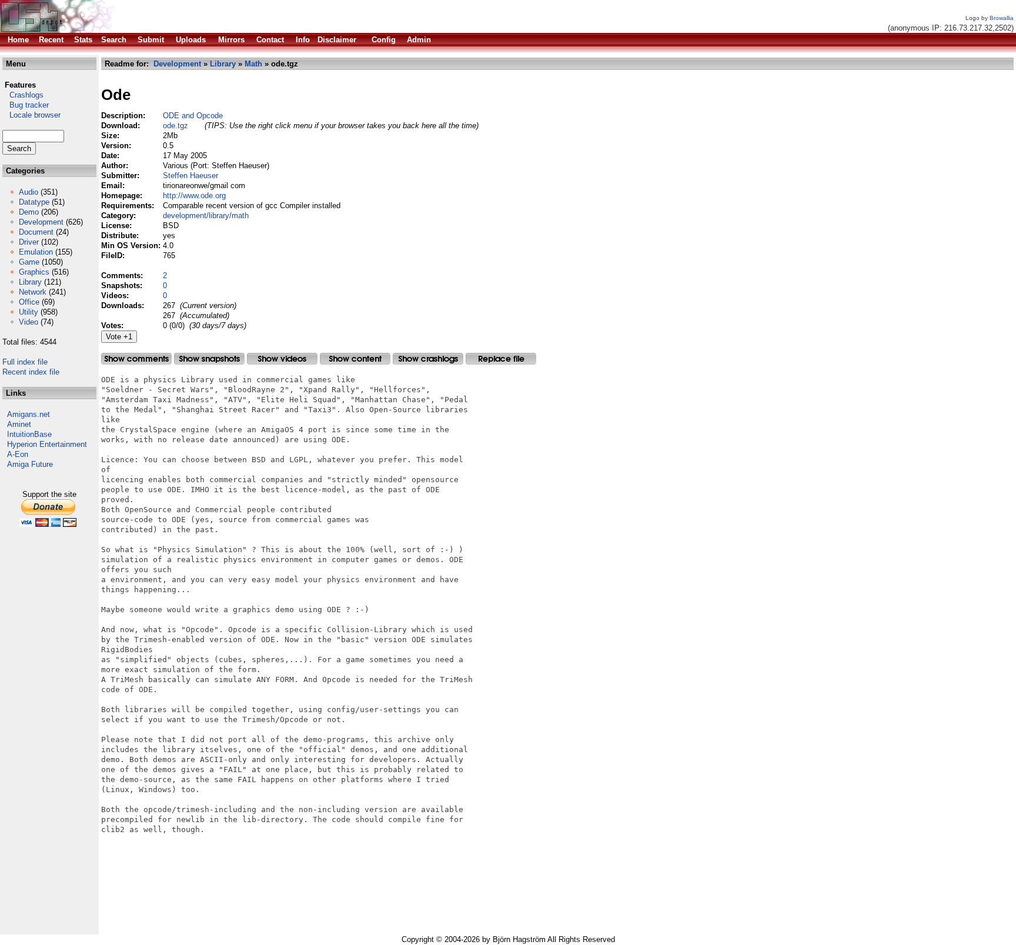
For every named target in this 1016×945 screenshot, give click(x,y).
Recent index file (30, 372)
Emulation (36, 252)
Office (29, 302)
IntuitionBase (29, 434)
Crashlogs (23, 95)
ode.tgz (175, 125)
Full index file (25, 362)
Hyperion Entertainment (47, 444)
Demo (29, 212)
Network (32, 292)
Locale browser (31, 115)
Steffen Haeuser (190, 175)
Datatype (34, 202)
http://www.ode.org (194, 195)
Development (41, 222)
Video (28, 322)
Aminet (19, 424)
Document (36, 232)
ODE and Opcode (193, 115)
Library (30, 282)
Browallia (1002, 18)
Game (29, 262)
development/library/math (206, 215)
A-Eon (17, 454)
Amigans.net (28, 414)
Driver (29, 242)
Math (253, 63)
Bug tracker (25, 105)
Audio (28, 192)
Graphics (34, 272)
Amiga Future (30, 464)
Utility (28, 312)
